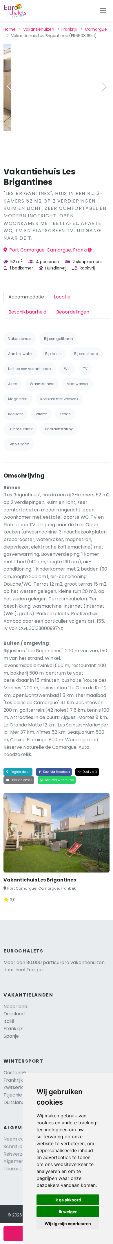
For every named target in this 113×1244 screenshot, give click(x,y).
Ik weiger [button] (68, 1211)
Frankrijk (69, 29)
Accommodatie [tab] (26, 297)
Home (9, 29)
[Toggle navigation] (103, 10)
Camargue (96, 29)
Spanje (11, 1036)
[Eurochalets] (15, 10)
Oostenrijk (15, 1072)
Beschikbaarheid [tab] (27, 312)
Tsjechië (18, 1095)
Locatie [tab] (62, 297)
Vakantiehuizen (38, 29)
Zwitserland (16, 1087)
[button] (104, 86)
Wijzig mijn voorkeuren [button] (68, 1223)
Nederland (15, 1006)
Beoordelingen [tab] (72, 312)
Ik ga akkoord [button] (67, 1199)
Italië (8, 1021)
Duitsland (14, 1013)
